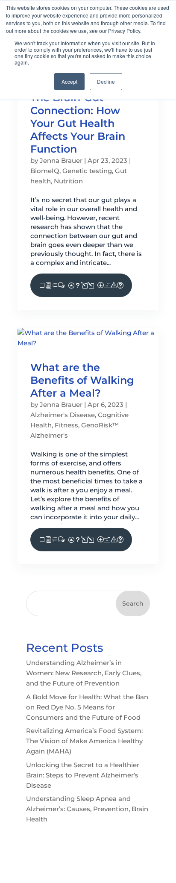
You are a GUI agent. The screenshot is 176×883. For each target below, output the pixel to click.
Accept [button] (69, 81)
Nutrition (68, 181)
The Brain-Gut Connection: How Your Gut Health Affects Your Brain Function (77, 123)
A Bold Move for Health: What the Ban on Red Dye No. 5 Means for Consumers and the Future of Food (87, 707)
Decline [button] (106, 81)
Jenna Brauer (61, 160)
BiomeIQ (44, 171)
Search (133, 603)
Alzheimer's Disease (62, 415)
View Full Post (81, 285)
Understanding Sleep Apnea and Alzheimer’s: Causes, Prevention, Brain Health (87, 809)
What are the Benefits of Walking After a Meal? (82, 380)
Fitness (66, 425)
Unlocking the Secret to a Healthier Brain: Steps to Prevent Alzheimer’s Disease (82, 775)
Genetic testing (87, 171)
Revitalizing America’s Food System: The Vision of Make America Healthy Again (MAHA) (84, 741)
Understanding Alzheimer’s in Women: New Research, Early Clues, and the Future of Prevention (83, 673)
